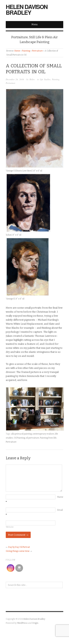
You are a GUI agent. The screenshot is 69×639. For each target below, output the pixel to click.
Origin (35, 623)
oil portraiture (32, 438)
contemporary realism (43, 434)
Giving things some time (18, 551)
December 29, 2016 (15, 79)
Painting (26, 51)
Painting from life (48, 438)
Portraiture (37, 51)
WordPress (22, 623)
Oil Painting (19, 438)
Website (10, 527)
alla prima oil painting (21, 434)
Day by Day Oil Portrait (19, 547)
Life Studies (45, 79)
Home (17, 51)
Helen (32, 79)
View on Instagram (36, 599)
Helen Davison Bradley (27, 9)
